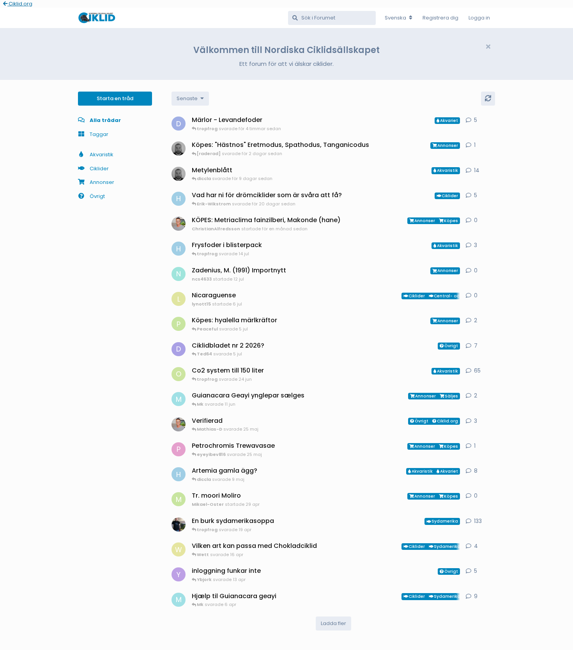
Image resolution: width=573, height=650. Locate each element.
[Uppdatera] (488, 99)
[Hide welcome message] (488, 47)
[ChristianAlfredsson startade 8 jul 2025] (179, 424)
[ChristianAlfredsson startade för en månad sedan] (179, 224)
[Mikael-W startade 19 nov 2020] (179, 525)
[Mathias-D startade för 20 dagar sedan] (179, 174)
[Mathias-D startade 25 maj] (179, 148)
